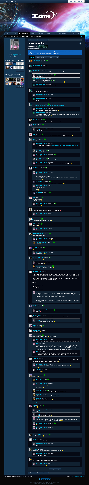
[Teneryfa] (30, 359)
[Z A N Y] (30, 248)
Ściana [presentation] (32, 57)
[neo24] (34, 292)
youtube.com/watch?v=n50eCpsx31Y (45, 86)
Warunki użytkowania (17, 476)
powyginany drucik (41, 74)
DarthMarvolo (36, 315)
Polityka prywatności (27, 476)
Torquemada (36, 60)
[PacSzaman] (30, 209)
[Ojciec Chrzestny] (30, 258)
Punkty (14, 55)
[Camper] (30, 120)
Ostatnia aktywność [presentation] (41, 57)
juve (33, 134)
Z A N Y (34, 247)
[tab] (32, 57)
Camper (34, 119)
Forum (8, 33)
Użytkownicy (23, 33)
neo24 (38, 292)
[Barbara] (30, 375)
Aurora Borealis (37, 65)
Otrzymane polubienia (17, 54)
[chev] (30, 459)
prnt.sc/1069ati (37, 62)
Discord (40, 33)
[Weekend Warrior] (30, 234)
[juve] (30, 134)
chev (33, 459)
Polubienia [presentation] (50, 57)
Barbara (34, 375)
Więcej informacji (55, 53)
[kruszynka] (30, 168)
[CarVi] (30, 125)
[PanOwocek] (30, 330)
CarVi (34, 124)
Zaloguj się (7, 1)
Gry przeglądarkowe (60, 33)
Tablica (14, 33)
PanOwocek (36, 330)
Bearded (34, 449)
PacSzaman (35, 209)
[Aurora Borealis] (30, 66)
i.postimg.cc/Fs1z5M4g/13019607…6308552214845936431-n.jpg (48, 105)
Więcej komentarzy (55, 469)
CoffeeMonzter (36, 271)
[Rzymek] (30, 139)
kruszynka (35, 167)
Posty (14, 52)
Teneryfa (35, 358)
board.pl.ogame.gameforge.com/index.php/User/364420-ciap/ (65, 145)
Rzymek (34, 139)
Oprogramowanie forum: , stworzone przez (44, 482)
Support (33, 33)
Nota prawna (8, 476)
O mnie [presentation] (56, 57)
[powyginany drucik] (34, 75)
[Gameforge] (44, 477)
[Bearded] (30, 449)
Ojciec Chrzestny (37, 257)
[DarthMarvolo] (30, 316)
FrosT (34, 439)
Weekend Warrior (37, 233)
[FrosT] (30, 439)
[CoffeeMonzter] (30, 272)
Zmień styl (68, 476)
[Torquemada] (30, 61)
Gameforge (49, 33)
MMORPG (72, 33)
